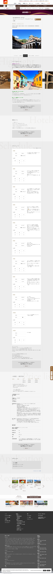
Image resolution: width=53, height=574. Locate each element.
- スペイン (33, 540)
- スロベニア (9, 541)
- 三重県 (38, 551)
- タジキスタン (16, 541)
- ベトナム (11, 564)
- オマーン (28, 546)
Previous (9, 80)
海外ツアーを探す (7, 535)
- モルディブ (20, 564)
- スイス (27, 540)
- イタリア (34, 538)
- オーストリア (21, 539)
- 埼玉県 (38, 549)
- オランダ (24, 539)
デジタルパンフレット (35, 8)
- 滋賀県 (41, 555)
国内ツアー (22, 8)
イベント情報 (29, 517)
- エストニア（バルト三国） (15, 539)
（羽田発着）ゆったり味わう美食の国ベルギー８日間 (30, 485)
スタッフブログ (29, 8)
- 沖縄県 (38, 568)
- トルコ (22, 547)
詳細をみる (26, 109)
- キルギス (11, 540)
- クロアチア (14, 540)
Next (43, 80)
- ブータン (9, 564)
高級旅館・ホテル (25, 3)
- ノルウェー (29, 541)
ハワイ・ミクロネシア (8, 556)
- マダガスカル (28, 547)
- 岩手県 (43, 540)
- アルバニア (23, 538)
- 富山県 (38, 544)
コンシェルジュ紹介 (7, 517)
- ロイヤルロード (19, 527)
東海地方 (38, 550)
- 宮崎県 (43, 564)
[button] (9, 486)
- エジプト (20, 546)
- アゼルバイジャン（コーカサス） (17, 538)
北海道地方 (38, 536)
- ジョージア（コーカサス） (22, 540)
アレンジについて (7, 522)
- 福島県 (45, 540)
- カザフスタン (28, 539)
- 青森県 (41, 541)
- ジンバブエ (9, 547)
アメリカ (6, 550)
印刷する (15, 23)
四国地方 (38, 560)
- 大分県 (41, 564)
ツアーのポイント (16, 55)
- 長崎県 (41, 565)
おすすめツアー (37, 55)
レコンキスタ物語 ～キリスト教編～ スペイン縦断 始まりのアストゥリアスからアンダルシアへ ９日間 (15, 486)
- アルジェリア (14, 546)
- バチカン (32, 541)
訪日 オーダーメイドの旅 (36, 6)
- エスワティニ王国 (24, 546)
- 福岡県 (38, 565)
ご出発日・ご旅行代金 (31, 55)
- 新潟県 (41, 544)
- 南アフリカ (31, 547)
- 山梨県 (45, 549)
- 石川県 (43, 544)
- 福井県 (38, 545)
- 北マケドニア (32, 539)
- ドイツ (21, 541)
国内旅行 (38, 535)
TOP (4, 8)
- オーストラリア (7, 560)
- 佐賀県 (38, 564)
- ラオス (14, 564)
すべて (47, 3)
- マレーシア (17, 564)
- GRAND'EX (18, 517)
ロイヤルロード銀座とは (8, 515)
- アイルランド (7, 538)
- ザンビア (6, 547)
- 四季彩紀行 (18, 525)
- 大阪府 (45, 554)
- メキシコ (9, 555)
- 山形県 (41, 540)
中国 (5, 565)
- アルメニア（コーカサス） (28, 538)
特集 (25, 8)
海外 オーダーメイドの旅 (28, 6)
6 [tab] (29, 507)
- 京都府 (38, 554)
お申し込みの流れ (40, 515)
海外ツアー (17, 8)
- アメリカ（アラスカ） (8, 551)
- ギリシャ (9, 540)
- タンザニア (16, 547)
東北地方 (38, 539)
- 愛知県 (43, 551)
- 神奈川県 (43, 549)
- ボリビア (6, 555)
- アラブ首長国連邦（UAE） (8, 546)
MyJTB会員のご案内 (7, 520)
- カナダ (12, 551)
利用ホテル (21, 55)
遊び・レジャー (31, 3)
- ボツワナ (24, 547)
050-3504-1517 (19, 496)
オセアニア (6, 559)
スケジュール (25, 55)
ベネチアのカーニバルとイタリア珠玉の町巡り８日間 (38, 485)
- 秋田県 (38, 541)
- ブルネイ (6, 564)
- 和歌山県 (43, 554)
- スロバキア (6, 541)
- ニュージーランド (11, 560)
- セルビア (13, 541)
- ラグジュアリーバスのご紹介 (21, 524)
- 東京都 (41, 549)
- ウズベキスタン (10, 539)
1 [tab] (23, 507)
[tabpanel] (12, 504)
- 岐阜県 (41, 551)
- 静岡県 (45, 551)
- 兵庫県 (41, 554)
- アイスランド (11, 538)
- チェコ (19, 541)
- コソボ (18, 540)
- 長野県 (45, 544)
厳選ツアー (8, 8)
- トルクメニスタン (25, 541)
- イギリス (6, 539)
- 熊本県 (45, 564)
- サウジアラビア (34, 546)
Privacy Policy (4, 571)
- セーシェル (12, 547)
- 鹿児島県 (43, 565)
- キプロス (6, 540)
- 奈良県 (38, 555)
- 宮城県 (38, 540)
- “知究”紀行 (18, 518)
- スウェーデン (30, 540)
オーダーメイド (19, 526)
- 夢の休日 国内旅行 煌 (19, 520)
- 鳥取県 (38, 559)
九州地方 (38, 563)
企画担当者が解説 (39, 19)
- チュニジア (19, 547)
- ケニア (31, 546)
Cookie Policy (8, 571)
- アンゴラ (17, 546)
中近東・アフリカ (7, 545)
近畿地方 (38, 553)
